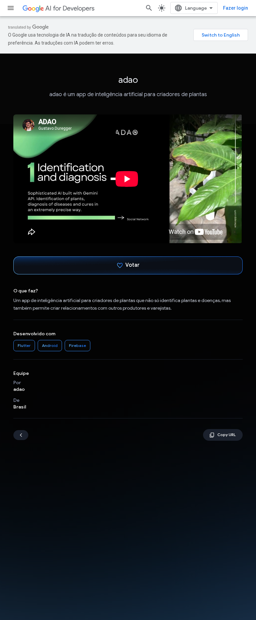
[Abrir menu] (10, 8)
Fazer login (235, 8)
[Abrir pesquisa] (149, 8)
